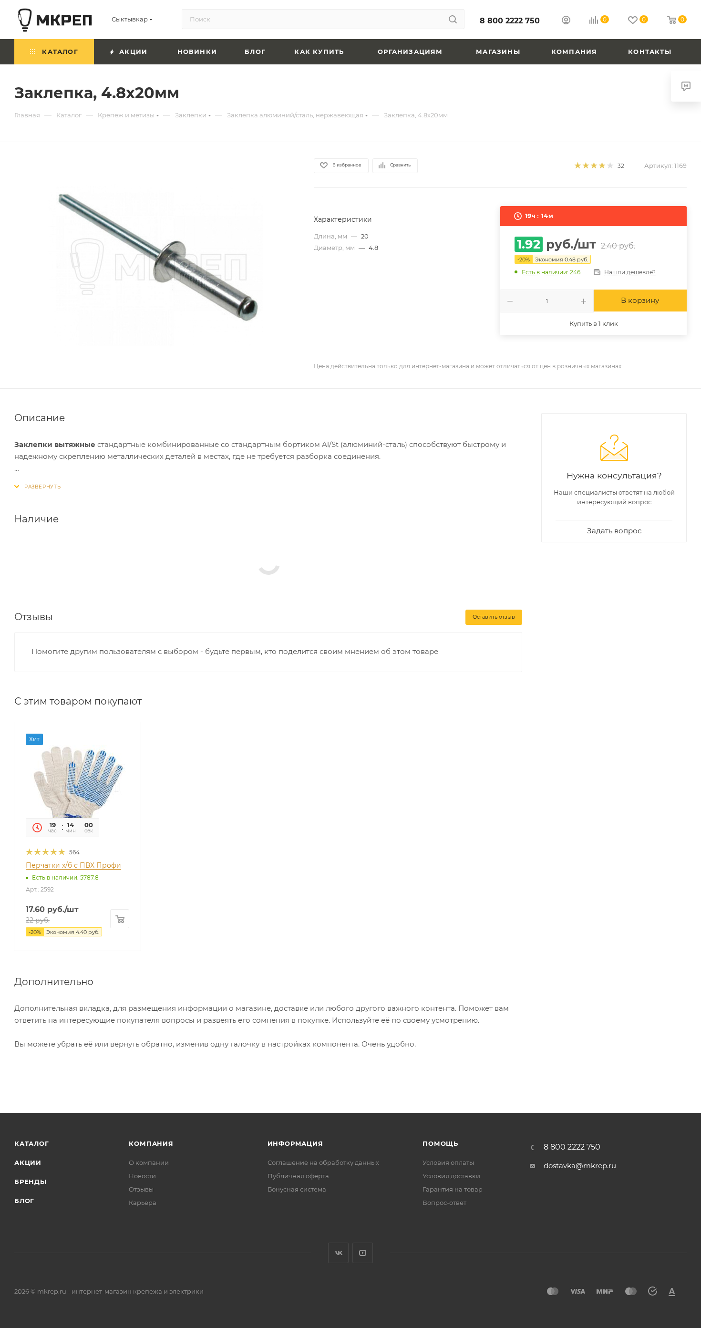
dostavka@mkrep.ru (580, 1165)
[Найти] (452, 19)
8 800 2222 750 (510, 20)
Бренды (30, 1181)
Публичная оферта (298, 1176)
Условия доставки (451, 1176)
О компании (149, 1162)
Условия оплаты (448, 1162)
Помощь (440, 1143)
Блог (24, 1200)
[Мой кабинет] (566, 21)
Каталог (31, 1143)
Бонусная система (297, 1189)
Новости (142, 1176)
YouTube (362, 1253)
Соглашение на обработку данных (323, 1162)
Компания (151, 1143)
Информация (295, 1143)
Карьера (142, 1202)
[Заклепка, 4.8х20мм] (155, 265)
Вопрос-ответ (444, 1202)
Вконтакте (338, 1253)
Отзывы (141, 1189)
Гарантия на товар (453, 1189)
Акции (27, 1162)
